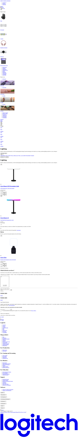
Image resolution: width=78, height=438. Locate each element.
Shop (1, 8)
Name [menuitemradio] (9, 155)
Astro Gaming (5, 355)
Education (4, 4)
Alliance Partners (5, 366)
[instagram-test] (0, 317)
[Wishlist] (1, 123)
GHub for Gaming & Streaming (8, 389)
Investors (4, 326)
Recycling (4, 331)
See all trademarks (12, 305)
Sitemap (17, 412)
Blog (3, 328)
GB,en (2, 7)
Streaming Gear (5, 358)
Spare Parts (4, 383)
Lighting (1, 131)
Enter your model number (5, 288)
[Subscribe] (11, 309)
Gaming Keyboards (6, 343)
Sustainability (5, 330)
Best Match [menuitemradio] (3, 155)
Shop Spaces (5, 362)
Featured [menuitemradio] (32, 155)
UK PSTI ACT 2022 (22, 412)
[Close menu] (1, 9)
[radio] (0, 255)
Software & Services (6, 364)
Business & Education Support (8, 381)
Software (1, 119)
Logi (1, 127)
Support (1, 6)
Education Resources (6, 373)
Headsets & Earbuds (6, 338)
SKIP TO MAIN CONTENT (5, 0)
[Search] (1, 122)
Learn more (19, 230)
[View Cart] (1, 126)
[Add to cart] (1, 193)
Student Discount (5, 374)
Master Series (5, 350)
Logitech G (4, 2)
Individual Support (6, 379)
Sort (1, 154)
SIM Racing (5, 357)
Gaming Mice (5, 342)
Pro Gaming (5, 356)
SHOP (1, 295)
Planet (1, 121)
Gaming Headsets (5, 344)
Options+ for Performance (7, 390)
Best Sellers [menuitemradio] (28, 155)
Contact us (4, 382)
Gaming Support (5, 380)
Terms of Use (2, 412)
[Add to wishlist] (1, 164)
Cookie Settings (13, 412)
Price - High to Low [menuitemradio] (14, 155)
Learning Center (5, 327)
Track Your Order (5, 384)
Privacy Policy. (33, 310)
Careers (4, 325)
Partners (4, 365)
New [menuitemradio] (6, 155)
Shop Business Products (7, 363)
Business (4, 3)
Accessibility (5, 332)
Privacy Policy (7, 412)
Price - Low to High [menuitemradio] (22, 155)
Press (3, 329)
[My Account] (1, 125)
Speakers (4, 340)
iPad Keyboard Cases (6, 341)
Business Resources (6, 367)
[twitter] (2, 317)
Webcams (4, 339)
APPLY (2, 291)
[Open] (2, 126)
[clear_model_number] (11, 290)
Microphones (5, 345)
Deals (1, 120)
